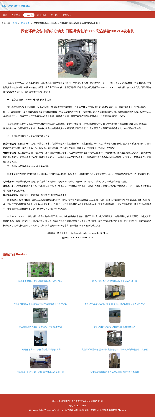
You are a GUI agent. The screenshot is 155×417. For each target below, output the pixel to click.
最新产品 (9, 254)
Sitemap (122, 410)
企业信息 (54, 15)
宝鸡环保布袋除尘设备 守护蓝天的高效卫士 (40, 349)
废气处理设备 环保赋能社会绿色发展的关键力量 (114, 281)
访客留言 (67, 15)
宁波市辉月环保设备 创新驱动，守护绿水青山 (40, 326)
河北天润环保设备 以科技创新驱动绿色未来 (114, 326)
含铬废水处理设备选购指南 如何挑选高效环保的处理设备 (40, 304)
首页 (5, 15)
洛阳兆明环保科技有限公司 (16, 6)
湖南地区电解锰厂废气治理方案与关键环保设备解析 (114, 372)
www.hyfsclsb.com (55, 410)
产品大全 (29, 15)
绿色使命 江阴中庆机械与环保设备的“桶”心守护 (40, 281)
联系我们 (41, 15)
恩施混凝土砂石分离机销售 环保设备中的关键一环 (40, 372)
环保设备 (69, 410)
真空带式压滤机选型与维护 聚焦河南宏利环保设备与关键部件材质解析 (115, 349)
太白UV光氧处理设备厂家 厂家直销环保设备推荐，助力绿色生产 (114, 304)
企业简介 (16, 15)
